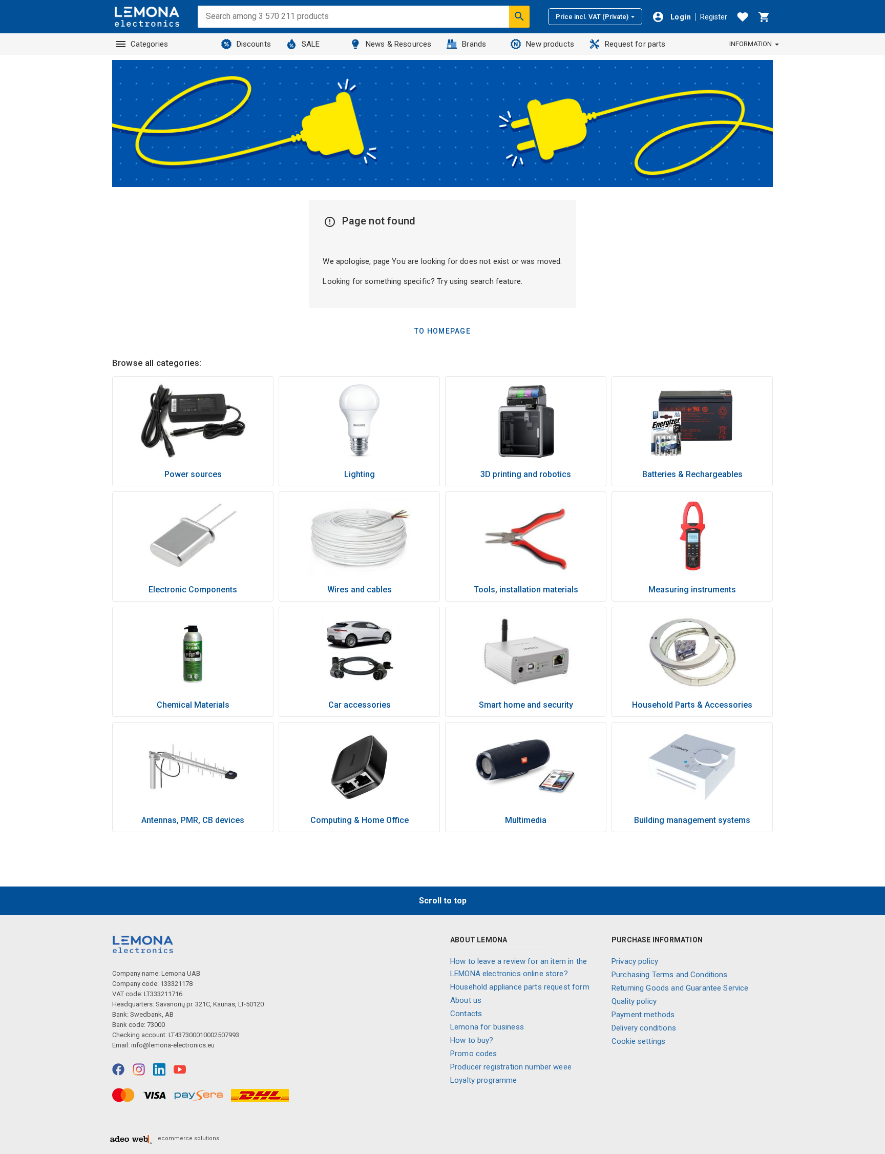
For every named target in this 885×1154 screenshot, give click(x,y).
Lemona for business (487, 1027)
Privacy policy (635, 961)
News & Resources (398, 44)
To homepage (442, 331)
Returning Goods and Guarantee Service (680, 988)
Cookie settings (638, 1041)
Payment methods (643, 1014)
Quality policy (634, 1001)
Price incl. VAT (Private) (592, 16)
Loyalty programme (483, 1080)
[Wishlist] (742, 17)
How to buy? (472, 1040)
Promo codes (473, 1053)
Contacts (466, 1013)
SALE (311, 44)
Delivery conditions (644, 1028)
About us (465, 1000)
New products (550, 44)
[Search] (519, 16)
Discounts (254, 44)
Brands (474, 44)
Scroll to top (443, 900)
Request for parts (635, 44)
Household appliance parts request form (519, 987)
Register (713, 17)
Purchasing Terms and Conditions (670, 974)
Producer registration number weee (511, 1066)
